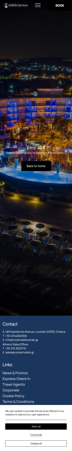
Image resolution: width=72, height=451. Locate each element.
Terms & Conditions (18, 401)
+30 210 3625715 (15, 348)
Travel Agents (14, 384)
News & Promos (15, 373)
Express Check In (16, 378)
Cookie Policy (13, 395)
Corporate (11, 390)
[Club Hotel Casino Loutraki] (15, 5)
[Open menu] (38, 5)
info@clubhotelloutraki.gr (21, 340)
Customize (36, 434)
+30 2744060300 (16, 336)
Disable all (36, 443)
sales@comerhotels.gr (19, 352)
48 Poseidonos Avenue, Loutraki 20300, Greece (35, 332)
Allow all (36, 426)
